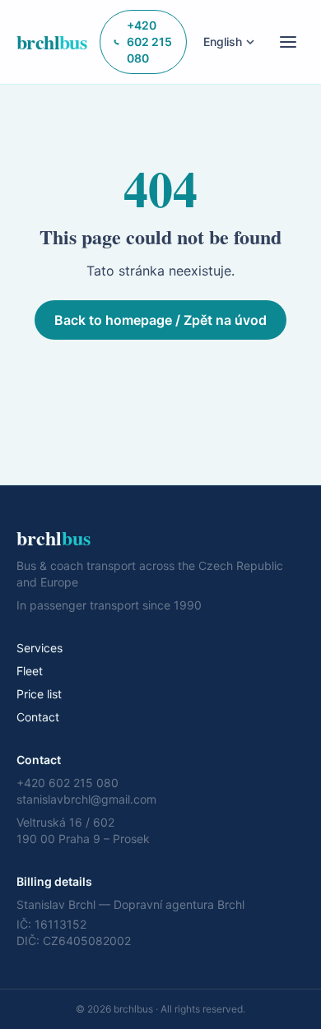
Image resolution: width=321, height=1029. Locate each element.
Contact (37, 717)
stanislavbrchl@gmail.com (86, 799)
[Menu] (288, 41)
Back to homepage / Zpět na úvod (160, 320)
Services (39, 648)
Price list (39, 694)
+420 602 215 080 (149, 41)
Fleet (29, 671)
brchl (51, 42)
